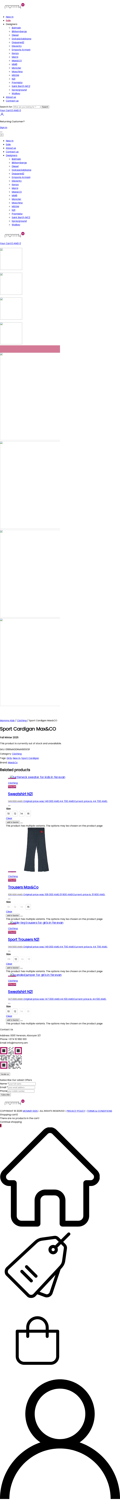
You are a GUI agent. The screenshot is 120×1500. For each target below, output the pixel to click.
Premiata (17, 82)
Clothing (22, 720)
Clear (9, 818)
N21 (13, 79)
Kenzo (15, 53)
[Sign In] (2, 115)
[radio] (8, 813)
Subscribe (5, 1095)
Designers (11, 155)
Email (4, 1087)
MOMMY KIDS (30, 1111)
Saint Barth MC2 (21, 86)
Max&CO (17, 60)
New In (9, 17)
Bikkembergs (19, 31)
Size (8, 808)
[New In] (50, 1226)
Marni (15, 57)
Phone (3, 1091)
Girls (9, 758)
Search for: (6, 106)
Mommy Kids (7, 720)
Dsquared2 (18, 42)
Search (45, 107)
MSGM (15, 75)
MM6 (14, 64)
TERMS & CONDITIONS (99, 1111)
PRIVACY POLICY (76, 1111)
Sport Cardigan (30, 758)
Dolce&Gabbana (21, 38)
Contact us (12, 100)
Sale (8, 20)
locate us (5, 1074)
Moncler (16, 68)
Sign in (3, 127)
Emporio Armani (21, 49)
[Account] (60, 1498)
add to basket (13, 822)
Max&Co (13, 762)
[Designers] (37, 1301)
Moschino (17, 71)
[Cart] (37, 1377)
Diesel (15, 35)
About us (11, 97)
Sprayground (19, 90)
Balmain (16, 27)
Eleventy (17, 46)
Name (4, 1083)
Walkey (16, 93)
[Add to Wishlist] (9, 805)
